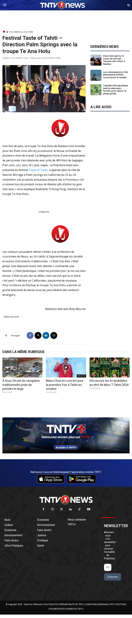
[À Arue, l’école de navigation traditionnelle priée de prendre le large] (22, 367)
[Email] (53, 335)
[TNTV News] (66, 500)
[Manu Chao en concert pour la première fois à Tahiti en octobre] (66, 367)
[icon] (4, 31)
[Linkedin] (45, 335)
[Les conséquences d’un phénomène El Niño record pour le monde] (95, 75)
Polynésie (15, 31)
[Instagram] (52, 509)
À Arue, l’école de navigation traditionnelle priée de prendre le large (21, 385)
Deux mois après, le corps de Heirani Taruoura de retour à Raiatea (114, 60)
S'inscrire (112, 576)
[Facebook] (30, 335)
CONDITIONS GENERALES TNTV (100, 604)
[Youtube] (88, 509)
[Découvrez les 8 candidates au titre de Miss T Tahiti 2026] (110, 367)
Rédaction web (11, 316)
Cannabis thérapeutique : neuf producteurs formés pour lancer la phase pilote (116, 89)
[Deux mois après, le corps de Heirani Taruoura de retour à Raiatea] (95, 60)
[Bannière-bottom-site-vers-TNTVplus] (66, 452)
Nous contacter (77, 519)
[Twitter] (61, 509)
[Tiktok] (79, 509)
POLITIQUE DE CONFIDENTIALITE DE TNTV (64, 604)
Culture (28, 31)
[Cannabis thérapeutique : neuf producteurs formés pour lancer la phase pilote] (95, 89)
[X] (38, 335)
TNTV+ (72, 524)
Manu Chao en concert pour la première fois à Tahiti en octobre (65, 385)
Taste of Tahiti (38, 170)
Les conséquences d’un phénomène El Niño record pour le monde (115, 75)
